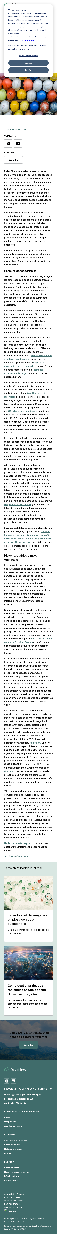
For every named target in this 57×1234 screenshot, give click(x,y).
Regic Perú (35, 743)
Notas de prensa (13, 1148)
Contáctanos (11, 1180)
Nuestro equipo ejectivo (17, 1171)
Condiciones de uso (13, 1207)
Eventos (8, 1153)
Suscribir (13, 160)
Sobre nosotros (12, 1167)
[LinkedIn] (13, 1081)
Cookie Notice (28, 40)
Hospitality (10, 1121)
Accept (28, 63)
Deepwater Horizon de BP (17, 505)
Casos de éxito (12, 1144)
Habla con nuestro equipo (17, 844)
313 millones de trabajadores (22, 411)
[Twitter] (6, 1081)
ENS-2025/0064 (12, 1204)
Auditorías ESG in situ (15, 1103)
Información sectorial (15, 1140)
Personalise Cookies (28, 55)
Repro (7, 1117)
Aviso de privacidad (13, 1200)
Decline (28, 70)
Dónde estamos (12, 1176)
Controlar (9, 772)
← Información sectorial (15, 129)
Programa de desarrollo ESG (18, 1098)
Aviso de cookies (12, 1197)
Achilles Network (13, 1126)
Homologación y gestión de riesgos (22, 1094)
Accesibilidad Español (14, 1194)
